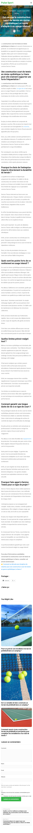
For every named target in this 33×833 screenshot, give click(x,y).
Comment (3, 748)
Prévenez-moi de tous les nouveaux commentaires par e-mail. (15, 793)
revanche (26, 126)
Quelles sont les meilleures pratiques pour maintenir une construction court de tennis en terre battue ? (16, 812)
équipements (27, 439)
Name (2, 763)
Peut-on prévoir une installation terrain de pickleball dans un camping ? (16, 650)
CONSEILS (4, 11)
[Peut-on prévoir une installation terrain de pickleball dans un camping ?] (16, 625)
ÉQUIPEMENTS (12, 11)
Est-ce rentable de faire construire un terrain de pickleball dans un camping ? (15, 704)
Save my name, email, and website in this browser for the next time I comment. (15, 786)
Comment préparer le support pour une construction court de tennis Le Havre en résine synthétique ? (16, 822)
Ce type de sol (21, 88)
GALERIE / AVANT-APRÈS (23, 11)
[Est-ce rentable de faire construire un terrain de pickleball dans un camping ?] (16, 677)
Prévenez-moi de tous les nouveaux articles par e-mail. (17, 796)
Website (3, 777)
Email (2, 770)
